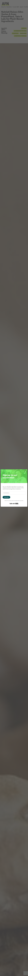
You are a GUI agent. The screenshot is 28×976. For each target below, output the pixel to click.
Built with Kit (14, 503)
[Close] (25, 471)
